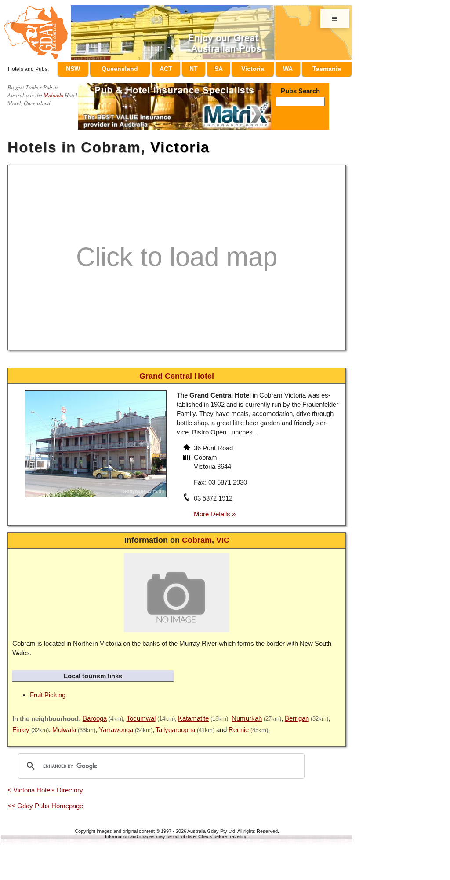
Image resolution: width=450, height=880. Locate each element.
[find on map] (187, 454)
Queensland (138, 67)
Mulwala (64, 725)
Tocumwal (141, 714)
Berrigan (297, 714)
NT (206, 67)
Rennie (239, 725)
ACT (182, 67)
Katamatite (193, 714)
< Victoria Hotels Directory (45, 786)
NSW (93, 67)
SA (226, 67)
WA (290, 67)
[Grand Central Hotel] (96, 494)
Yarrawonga (116, 725)
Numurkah (247, 714)
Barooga (95, 714)
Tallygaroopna (175, 725)
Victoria (258, 67)
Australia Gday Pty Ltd (211, 827)
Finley (20, 725)
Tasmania (327, 67)
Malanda (53, 91)
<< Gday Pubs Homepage (45, 802)
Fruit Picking (47, 691)
